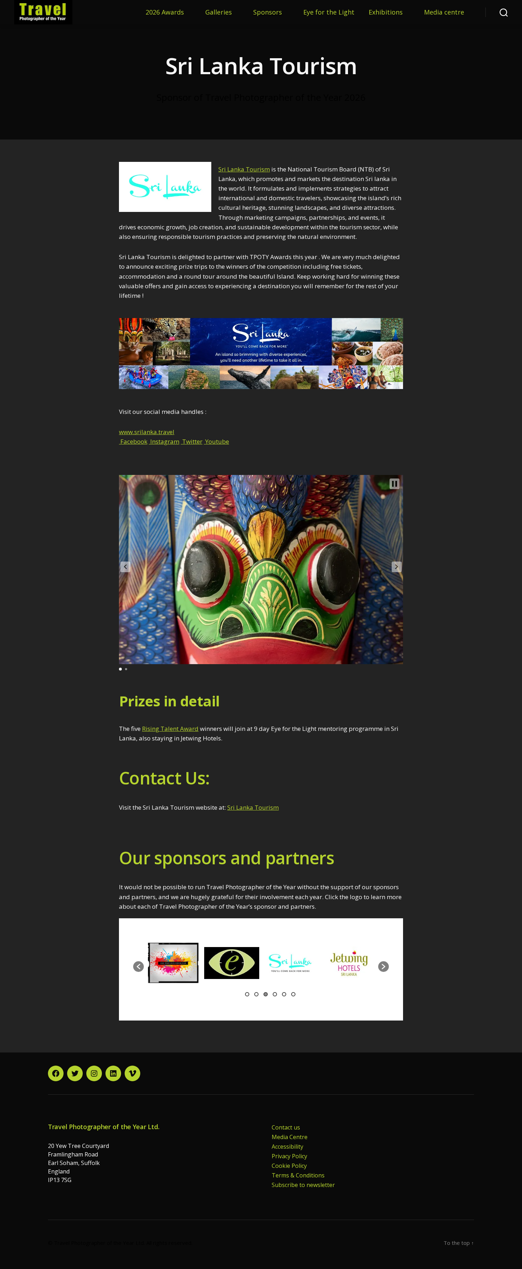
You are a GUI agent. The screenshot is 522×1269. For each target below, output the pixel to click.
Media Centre (290, 1137)
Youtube (216, 441)
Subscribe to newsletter (303, 1185)
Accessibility (287, 1146)
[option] (144, 963)
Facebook (133, 441)
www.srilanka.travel (146, 432)
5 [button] (284, 994)
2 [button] (256, 994)
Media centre (444, 12)
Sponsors (267, 12)
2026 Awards (165, 12)
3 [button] (265, 994)
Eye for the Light (328, 12)
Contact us (286, 1127)
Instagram (164, 441)
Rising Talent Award (170, 728)
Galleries (218, 12)
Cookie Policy (289, 1166)
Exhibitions (386, 12)
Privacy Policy (289, 1156)
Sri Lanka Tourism (244, 169)
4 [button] (275, 994)
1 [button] (247, 994)
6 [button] (293, 994)
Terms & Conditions (298, 1175)
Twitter (191, 441)
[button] (125, 567)
